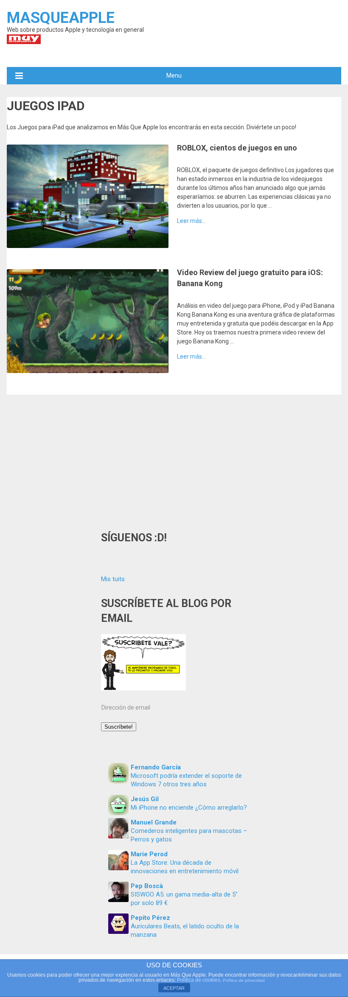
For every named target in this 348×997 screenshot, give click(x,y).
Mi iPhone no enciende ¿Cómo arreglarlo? (189, 807)
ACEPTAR (174, 988)
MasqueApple (61, 17)
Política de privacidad (244, 980)
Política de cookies (198, 980)
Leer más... (191, 221)
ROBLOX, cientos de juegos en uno (237, 147)
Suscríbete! (118, 727)
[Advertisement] (174, 458)
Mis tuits (113, 579)
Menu (174, 75)
